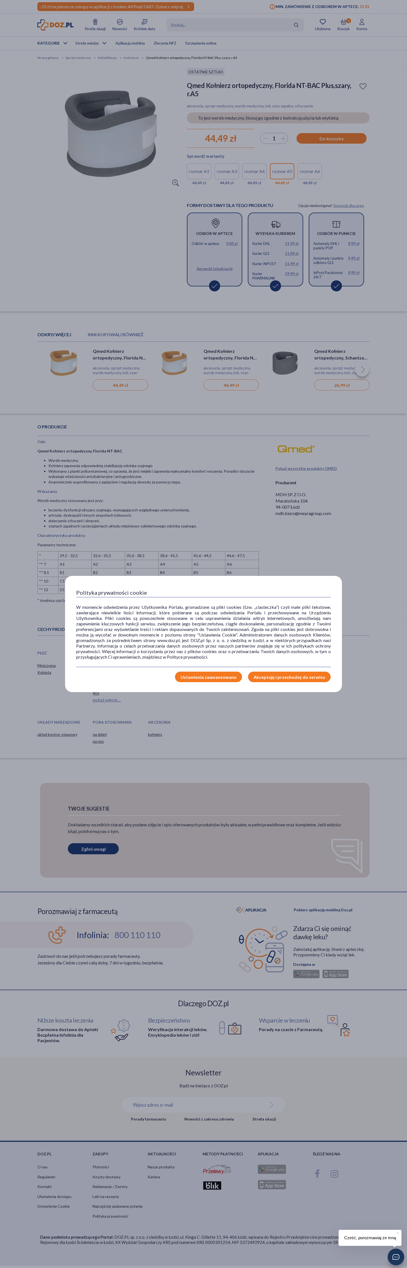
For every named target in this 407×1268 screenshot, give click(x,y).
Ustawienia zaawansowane (208, 677)
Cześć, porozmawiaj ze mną (370, 1237)
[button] (396, 1257)
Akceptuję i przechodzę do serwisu (289, 677)
